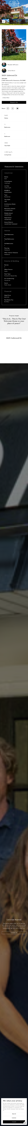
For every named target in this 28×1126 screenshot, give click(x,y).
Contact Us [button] (14, 932)
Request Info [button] (14, 102)
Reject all (14, 1113)
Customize (14, 1117)
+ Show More (5, 97)
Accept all (14, 1121)
